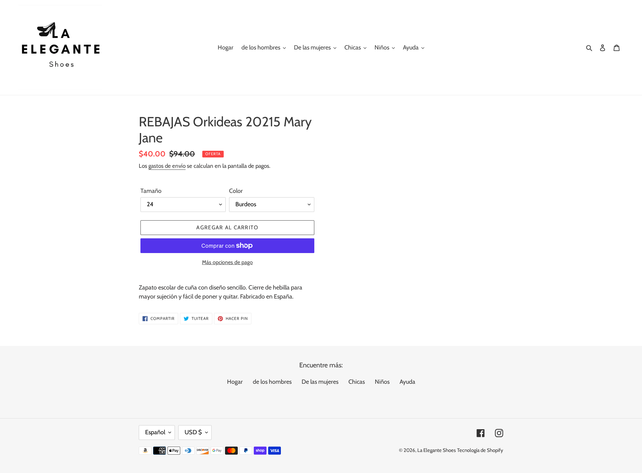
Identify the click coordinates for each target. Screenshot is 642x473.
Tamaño (151, 191)
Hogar (235, 381)
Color (236, 191)
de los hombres (272, 381)
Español (155, 432)
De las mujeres (320, 381)
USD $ (193, 432)
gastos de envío (167, 165)
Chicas (356, 381)
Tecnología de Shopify (480, 450)
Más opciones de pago (227, 262)
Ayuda (407, 381)
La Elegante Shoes (436, 450)
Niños (382, 381)
